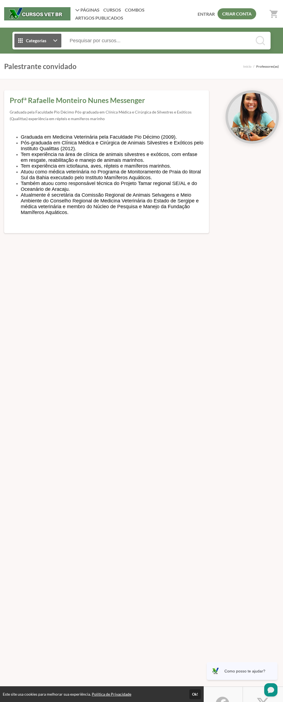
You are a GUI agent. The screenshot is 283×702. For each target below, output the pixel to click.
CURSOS (112, 9)
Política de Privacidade (111, 694)
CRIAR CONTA (236, 13)
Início (247, 66)
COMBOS (135, 9)
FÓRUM (99, 18)
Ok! (195, 694)
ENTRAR (206, 14)
